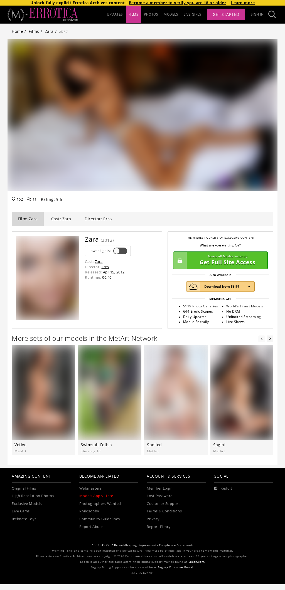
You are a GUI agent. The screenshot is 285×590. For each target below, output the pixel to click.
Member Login (160, 488)
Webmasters (90, 488)
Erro (105, 266)
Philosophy (89, 511)
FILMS (134, 14)
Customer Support (163, 503)
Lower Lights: (99, 250)
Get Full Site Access (227, 260)
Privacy (153, 519)
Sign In (257, 14)
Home (17, 31)
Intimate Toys (24, 519)
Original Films (24, 488)
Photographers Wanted (100, 503)
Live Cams (21, 511)
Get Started (226, 14)
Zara (49, 31)
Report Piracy (159, 526)
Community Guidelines (99, 519)
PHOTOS (151, 14)
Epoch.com (196, 562)
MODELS (171, 14)
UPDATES (115, 14)
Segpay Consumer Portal (175, 567)
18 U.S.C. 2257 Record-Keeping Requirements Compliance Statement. (142, 545)
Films (34, 31)
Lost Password (160, 495)
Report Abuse (91, 526)
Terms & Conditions (164, 511)
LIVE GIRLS (192, 14)
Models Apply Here (96, 495)
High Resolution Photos (33, 495)
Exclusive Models (27, 503)
